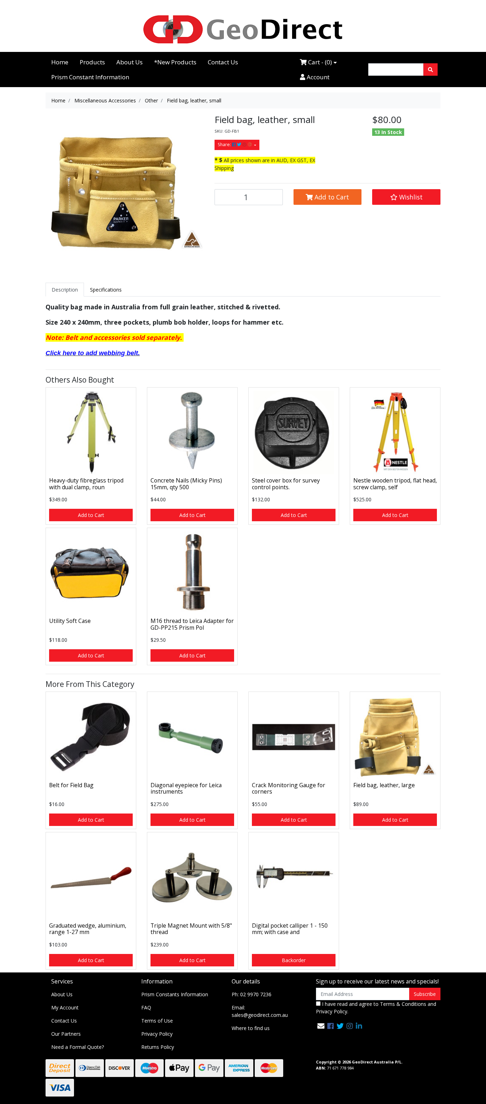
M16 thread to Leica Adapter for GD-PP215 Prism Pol (192, 624)
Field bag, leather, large (384, 785)
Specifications (106, 289)
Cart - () (319, 62)
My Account (65, 1007)
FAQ (146, 1007)
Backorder (294, 960)
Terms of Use (157, 1020)
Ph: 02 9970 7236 (251, 994)
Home (59, 62)
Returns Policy (157, 1047)
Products (92, 62)
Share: (225, 145)
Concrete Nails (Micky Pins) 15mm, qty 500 (186, 483)
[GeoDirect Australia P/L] (243, 29)
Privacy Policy (157, 1033)
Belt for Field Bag (71, 785)
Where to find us (251, 1028)
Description (65, 289)
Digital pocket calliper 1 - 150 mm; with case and (290, 929)
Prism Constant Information (90, 77)
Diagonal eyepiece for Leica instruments (186, 788)
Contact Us (223, 62)
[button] (406, 197)
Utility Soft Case (70, 621)
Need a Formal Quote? (77, 1047)
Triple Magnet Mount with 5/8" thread (191, 929)
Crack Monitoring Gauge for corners (288, 788)
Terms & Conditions (403, 1004)
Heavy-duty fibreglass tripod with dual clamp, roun (86, 483)
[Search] (430, 69)
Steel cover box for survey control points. (286, 483)
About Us (129, 62)
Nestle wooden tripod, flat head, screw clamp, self (395, 483)
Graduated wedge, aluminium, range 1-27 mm (87, 929)
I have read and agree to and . (376, 1008)
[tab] (65, 290)
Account (317, 77)
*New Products (175, 62)
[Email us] (320, 1026)
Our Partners (66, 1033)
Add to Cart (331, 197)
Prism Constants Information (174, 994)
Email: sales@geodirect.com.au (260, 1011)
